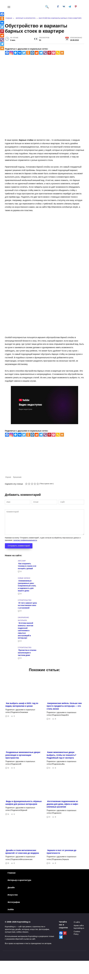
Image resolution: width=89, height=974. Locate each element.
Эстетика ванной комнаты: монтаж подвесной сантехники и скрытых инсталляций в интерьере (25, 630)
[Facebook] (7, 53)
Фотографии (14, 902)
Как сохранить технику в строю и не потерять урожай (27, 565)
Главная (12, 873)
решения (17, 477)
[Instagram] (11, 53)
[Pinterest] (49, 53)
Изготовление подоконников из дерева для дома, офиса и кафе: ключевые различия (62, 804)
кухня (9, 477)
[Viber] (45, 53)
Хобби (11, 909)
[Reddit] (37, 53)
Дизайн (11, 887)
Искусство (13, 895)
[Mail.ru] (32, 53)
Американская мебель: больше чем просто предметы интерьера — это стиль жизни (64, 706)
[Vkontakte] (20, 53)
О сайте (77, 922)
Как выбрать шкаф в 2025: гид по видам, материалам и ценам (21, 704)
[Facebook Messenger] (15, 53)
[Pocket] (53, 53)
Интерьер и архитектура (19, 880)
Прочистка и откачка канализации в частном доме (27, 652)
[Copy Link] (58, 53)
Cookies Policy (77, 932)
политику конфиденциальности (25, 540)
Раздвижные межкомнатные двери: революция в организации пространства (22, 755)
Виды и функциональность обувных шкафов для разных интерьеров (23, 802)
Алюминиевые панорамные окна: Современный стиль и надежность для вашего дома (27, 586)
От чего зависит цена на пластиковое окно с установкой (27, 605)
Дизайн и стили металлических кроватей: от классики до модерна (22, 851)
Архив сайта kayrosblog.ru (79, 926)
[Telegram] (41, 53)
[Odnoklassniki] (28, 53)
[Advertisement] (44, 460)
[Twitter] (24, 53)
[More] (62, 53)
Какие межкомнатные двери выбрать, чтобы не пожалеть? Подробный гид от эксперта (61, 755)
